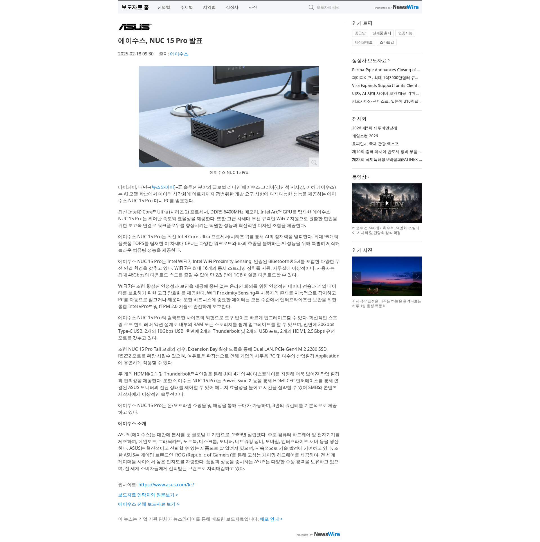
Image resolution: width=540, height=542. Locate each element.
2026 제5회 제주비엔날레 (374, 128)
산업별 (164, 7)
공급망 (360, 32)
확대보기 (314, 162)
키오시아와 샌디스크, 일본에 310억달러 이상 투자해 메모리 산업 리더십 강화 (420, 101)
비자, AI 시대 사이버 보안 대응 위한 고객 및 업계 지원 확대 (404, 93)
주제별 (186, 7)
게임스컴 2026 (365, 135)
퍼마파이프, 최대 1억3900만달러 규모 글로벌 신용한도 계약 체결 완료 (414, 77)
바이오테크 (364, 42)
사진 (253, 7)
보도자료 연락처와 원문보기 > (148, 495)
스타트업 (387, 42)
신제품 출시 (382, 32)
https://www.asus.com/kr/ (166, 485)
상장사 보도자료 (369, 60)
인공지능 (405, 32)
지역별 (209, 7)
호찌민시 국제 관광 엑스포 (375, 143)
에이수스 (179, 54)
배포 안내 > (271, 519)
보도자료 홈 (135, 6)
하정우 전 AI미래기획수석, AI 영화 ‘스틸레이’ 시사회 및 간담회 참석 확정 (385, 230)
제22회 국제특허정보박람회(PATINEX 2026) (390, 159)
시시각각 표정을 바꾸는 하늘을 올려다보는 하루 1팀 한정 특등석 (386, 303)
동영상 (359, 177)
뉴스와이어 (163, 187)
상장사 (232, 7)
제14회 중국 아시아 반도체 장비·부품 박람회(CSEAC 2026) (403, 151)
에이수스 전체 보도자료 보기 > (148, 504)
